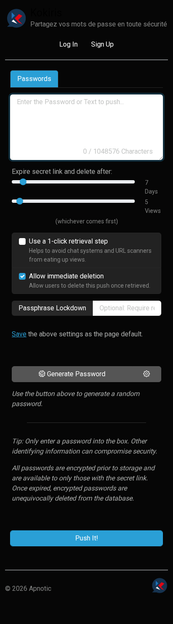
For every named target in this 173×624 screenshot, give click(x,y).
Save (19, 334)
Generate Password (75, 374)
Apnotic (40, 589)
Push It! (86, 538)
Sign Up (102, 44)
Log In (68, 44)
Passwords (34, 79)
